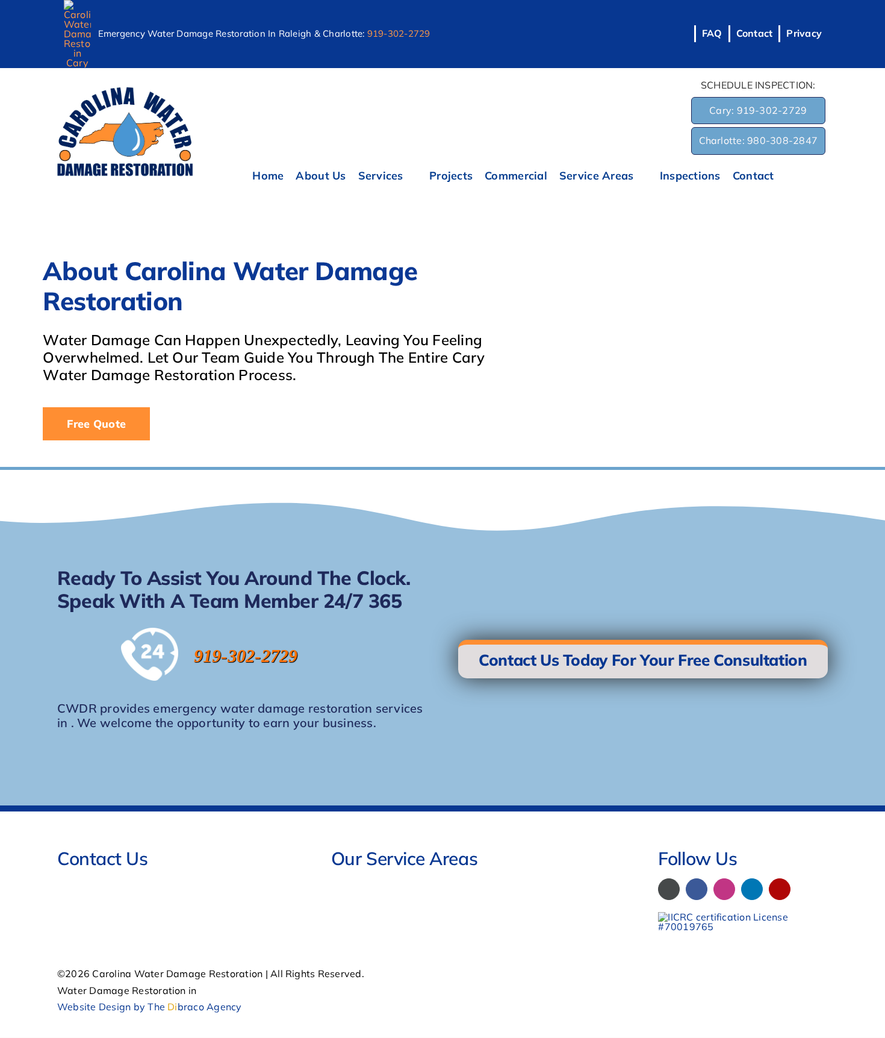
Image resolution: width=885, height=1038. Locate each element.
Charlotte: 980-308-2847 (758, 140)
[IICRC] (743, 917)
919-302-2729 (398, 33)
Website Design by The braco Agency (149, 1007)
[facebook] (696, 889)
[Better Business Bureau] (669, 889)
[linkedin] (752, 889)
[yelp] (779, 889)
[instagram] (724, 889)
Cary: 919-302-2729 (758, 110)
